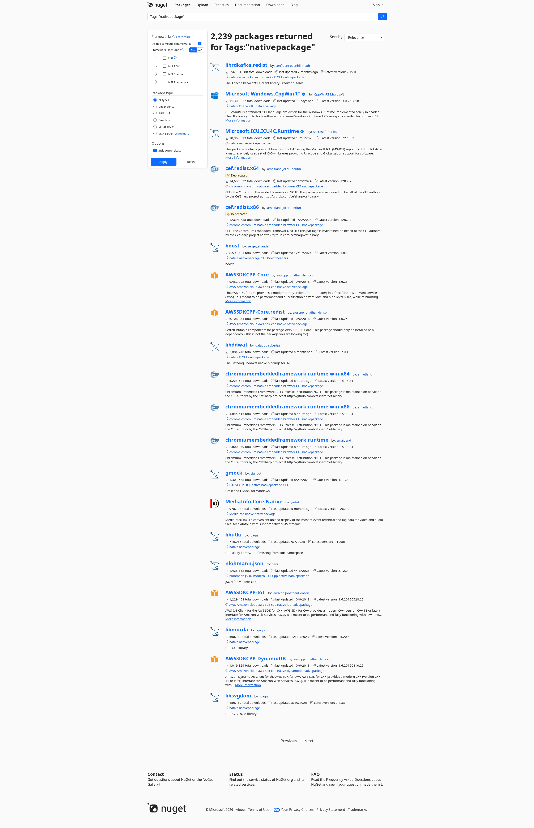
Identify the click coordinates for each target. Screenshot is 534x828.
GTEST (233, 485)
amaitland (274, 169)
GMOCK (245, 485)
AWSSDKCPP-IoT (245, 592)
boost (232, 245)
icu (263, 143)
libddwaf (236, 344)
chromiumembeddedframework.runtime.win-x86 (287, 406)
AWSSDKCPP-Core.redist (255, 311)
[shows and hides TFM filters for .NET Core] (156, 66)
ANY (200, 49)
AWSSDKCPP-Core (247, 274)
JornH (286, 169)
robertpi (274, 345)
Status (236, 774)
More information (238, 120)
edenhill (296, 65)
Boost (271, 258)
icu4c (269, 143)
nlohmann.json (244, 563)
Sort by (336, 36)
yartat (295, 502)
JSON (248, 576)
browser (289, 186)
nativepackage (293, 77)
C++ (279, 77)
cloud (253, 287)
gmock (233, 472)
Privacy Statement (330, 809)
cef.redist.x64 (242, 168)
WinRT (250, 106)
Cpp (275, 576)
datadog (261, 345)
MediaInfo (236, 514)
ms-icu (332, 131)
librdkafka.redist (246, 65)
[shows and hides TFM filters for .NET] (156, 58)
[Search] (382, 16)
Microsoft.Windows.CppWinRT (262, 93)
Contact (156, 774)
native (233, 77)
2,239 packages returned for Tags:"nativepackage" (262, 41)
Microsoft (337, 94)
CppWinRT (322, 94)
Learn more (183, 37)
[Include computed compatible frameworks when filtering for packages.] (199, 43)
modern (259, 576)
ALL (193, 49)
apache (244, 77)
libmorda (236, 629)
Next (308, 741)
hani (275, 564)
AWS (232, 287)
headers (282, 258)
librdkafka (266, 77)
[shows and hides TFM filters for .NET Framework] (156, 82)
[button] (174, 36)
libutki (233, 534)
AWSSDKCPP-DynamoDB (255, 658)
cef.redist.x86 (242, 207)
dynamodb (295, 670)
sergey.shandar (259, 246)
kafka (254, 77)
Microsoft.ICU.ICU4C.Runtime (262, 131)
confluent (282, 65)
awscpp (283, 275)
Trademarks (357, 809)
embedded (274, 186)
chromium (248, 186)
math (306, 65)
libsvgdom (238, 695)
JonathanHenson (301, 275)
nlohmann (236, 576)
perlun (296, 169)
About (240, 809)
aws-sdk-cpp (267, 287)
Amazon (243, 287)
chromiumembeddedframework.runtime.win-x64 (287, 373)
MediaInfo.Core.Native (253, 501)
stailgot (256, 473)
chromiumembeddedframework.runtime (276, 439)
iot (289, 604)
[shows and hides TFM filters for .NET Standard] (156, 74)
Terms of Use (258, 809)
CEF (298, 186)
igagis (254, 535)
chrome (234, 186)
